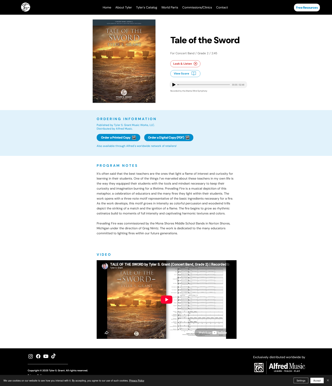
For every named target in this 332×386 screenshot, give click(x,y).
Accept (317, 380)
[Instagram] (31, 356)
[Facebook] (38, 356)
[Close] (328, 380)
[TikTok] (53, 356)
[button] (147, 7)
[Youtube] (46, 356)
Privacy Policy (136, 380)
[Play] (174, 84)
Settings (301, 380)
